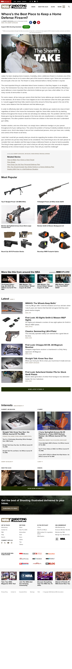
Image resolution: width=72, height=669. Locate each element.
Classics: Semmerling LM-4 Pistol (40, 331)
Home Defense (35, 154)
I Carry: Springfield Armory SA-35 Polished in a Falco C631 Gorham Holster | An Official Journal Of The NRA (52, 435)
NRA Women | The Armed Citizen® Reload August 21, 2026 (44, 286)
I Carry (40, 409)
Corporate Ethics (23, 592)
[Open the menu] (63, 7)
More (11, 299)
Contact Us (4, 530)
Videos (39, 468)
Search (3, 537)
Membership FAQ (60, 532)
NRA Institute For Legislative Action (45, 533)
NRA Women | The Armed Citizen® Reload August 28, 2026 (26, 286)
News (33, 7)
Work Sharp (63, 440)
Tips (6, 23)
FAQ (2, 532)
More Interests (18, 406)
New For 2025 (43, 7)
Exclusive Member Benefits (62, 530)
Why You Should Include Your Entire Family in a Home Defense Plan (30, 167)
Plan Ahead (11, 162)
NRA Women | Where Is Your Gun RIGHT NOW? (62, 286)
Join (15, 1)
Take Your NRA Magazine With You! (8, 583)
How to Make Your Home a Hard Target (20, 160)
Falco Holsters (54, 440)
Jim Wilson (27, 154)
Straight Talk (6, 436)
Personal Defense (44, 154)
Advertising (4, 527)
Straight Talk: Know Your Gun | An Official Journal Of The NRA (16, 433)
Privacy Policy (4, 592)
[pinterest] (38, 21)
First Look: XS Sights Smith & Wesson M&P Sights (45, 318)
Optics (30, 326)
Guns (53, 7)
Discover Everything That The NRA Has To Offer (45, 584)
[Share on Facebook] (31, 21)
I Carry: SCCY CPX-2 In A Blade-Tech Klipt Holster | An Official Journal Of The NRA (54, 455)
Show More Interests (45, 488)
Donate (24, 1)
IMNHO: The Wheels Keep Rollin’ (40, 303)
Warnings (32, 592)
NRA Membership (60, 527)
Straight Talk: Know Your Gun (39, 358)
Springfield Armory (44, 440)
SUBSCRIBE (10, 508)
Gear (30, 381)
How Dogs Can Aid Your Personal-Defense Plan (23, 164)
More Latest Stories (43, 389)
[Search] (69, 6)
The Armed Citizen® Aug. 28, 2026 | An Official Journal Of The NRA (8, 286)
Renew (19, 1)
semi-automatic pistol (25, 436)
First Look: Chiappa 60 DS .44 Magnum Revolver (44, 346)
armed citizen (15, 436)
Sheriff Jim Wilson (12, 23)
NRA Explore (40, 536)
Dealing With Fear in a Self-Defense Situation (22, 169)
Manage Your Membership (62, 535)
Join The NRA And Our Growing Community (25, 584)
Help (2, 535)
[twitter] (35, 21)
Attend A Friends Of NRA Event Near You (62, 583)
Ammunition (22, 532)
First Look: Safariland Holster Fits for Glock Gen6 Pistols (45, 373)
